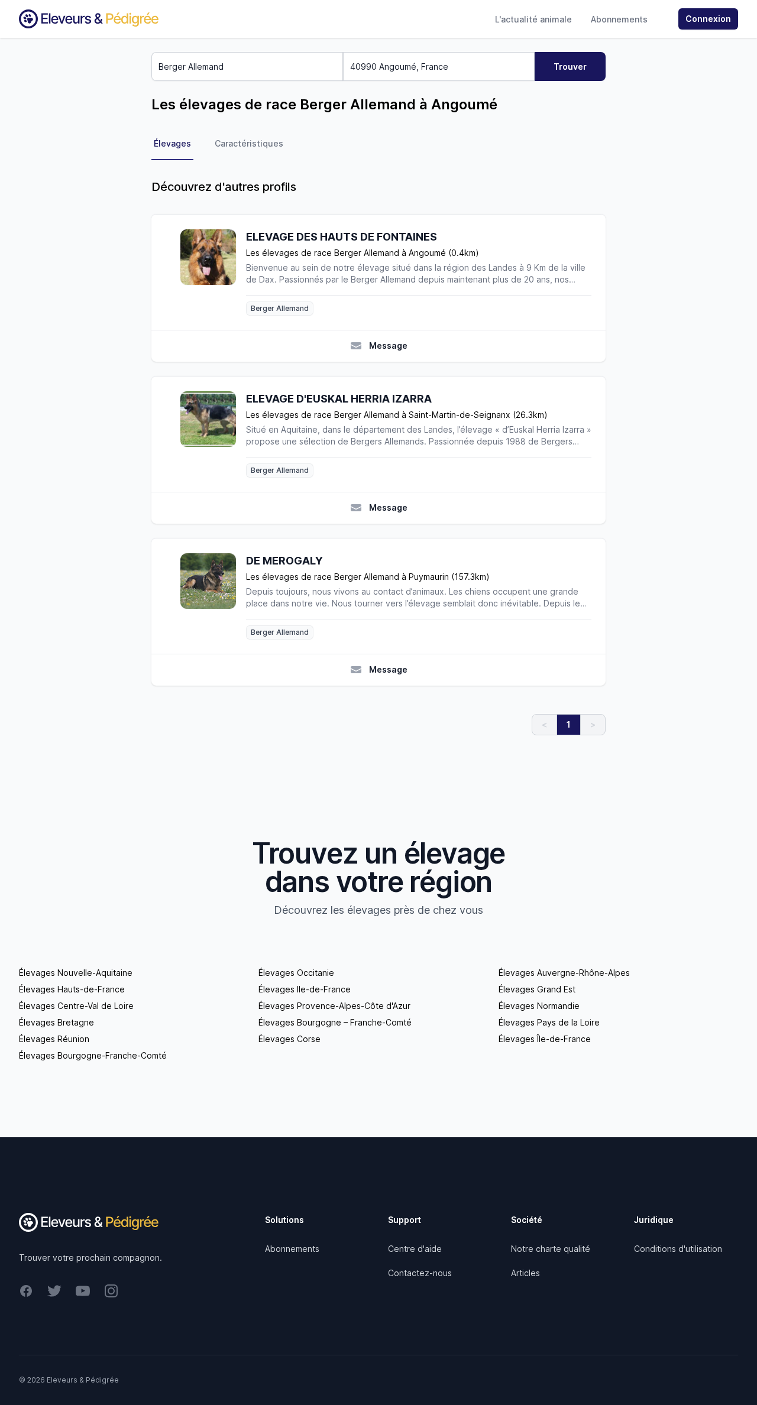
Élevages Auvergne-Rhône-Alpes (564, 973)
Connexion (708, 19)
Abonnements (619, 19)
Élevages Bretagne (56, 1022)
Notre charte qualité (550, 1249)
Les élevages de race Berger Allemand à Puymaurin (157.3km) (368, 577)
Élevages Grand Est (537, 989)
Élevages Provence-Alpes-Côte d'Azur (334, 1006)
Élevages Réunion (54, 1039)
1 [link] (569, 724)
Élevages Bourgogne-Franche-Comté (93, 1055)
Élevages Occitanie (296, 973)
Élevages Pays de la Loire (549, 1022)
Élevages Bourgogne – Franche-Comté (335, 1022)
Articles (525, 1273)
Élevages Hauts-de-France (72, 989)
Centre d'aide (415, 1249)
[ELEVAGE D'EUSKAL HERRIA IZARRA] (213, 434)
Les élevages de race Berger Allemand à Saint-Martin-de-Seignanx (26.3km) (397, 415)
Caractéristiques (249, 143)
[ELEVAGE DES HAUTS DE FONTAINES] (213, 272)
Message (388, 345)
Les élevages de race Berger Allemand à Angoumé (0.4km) (362, 253)
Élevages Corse (289, 1039)
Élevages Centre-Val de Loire (76, 1006)
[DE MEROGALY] (213, 596)
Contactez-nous (420, 1273)
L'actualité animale (533, 19)
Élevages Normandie (539, 1006)
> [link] (593, 724)
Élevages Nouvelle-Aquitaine (75, 973)
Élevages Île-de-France (545, 1039)
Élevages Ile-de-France (304, 989)
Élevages (172, 143)
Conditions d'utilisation (678, 1249)
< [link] (544, 724)
